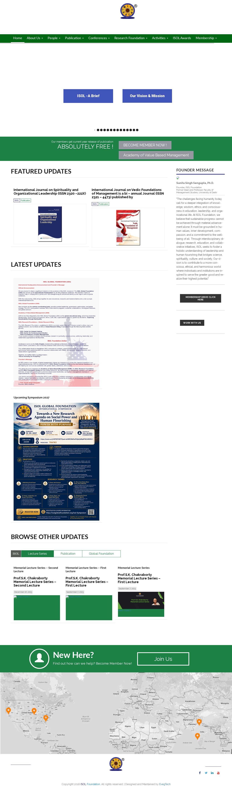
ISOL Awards (182, 38)
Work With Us (192, 323)
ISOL (43, 15)
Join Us (163, 659)
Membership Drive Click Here (201, 298)
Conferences (98, 38)
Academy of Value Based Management (156, 155)
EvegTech (165, 784)
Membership (205, 38)
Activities (159, 38)
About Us (34, 38)
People (53, 38)
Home (17, 38)
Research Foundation (130, 38)
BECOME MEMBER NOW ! (145, 145)
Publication (73, 38)
